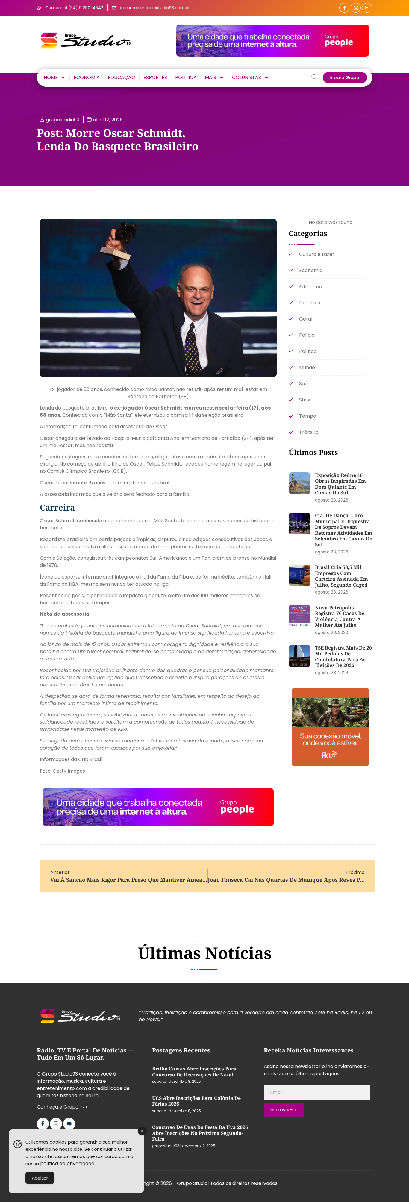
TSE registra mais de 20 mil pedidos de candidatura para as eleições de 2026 (343, 656)
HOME (51, 78)
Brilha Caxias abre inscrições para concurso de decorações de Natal (194, 1071)
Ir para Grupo (344, 77)
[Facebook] (344, 8)
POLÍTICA (186, 78)
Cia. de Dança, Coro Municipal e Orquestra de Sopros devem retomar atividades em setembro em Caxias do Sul (343, 530)
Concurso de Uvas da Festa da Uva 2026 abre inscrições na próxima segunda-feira (200, 1133)
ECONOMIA (87, 78)
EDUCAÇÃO (121, 78)
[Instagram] (356, 8)
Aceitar (40, 1178)
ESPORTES (155, 78)
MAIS (210, 78)
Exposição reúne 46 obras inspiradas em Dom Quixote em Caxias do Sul (340, 484)
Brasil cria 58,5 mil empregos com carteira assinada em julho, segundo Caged (341, 576)
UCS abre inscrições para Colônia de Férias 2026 (196, 1101)
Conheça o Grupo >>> (62, 1106)
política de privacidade (67, 1163)
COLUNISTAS (246, 78)
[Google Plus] (367, 8)
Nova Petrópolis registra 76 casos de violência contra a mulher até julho (339, 616)
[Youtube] (69, 1124)
